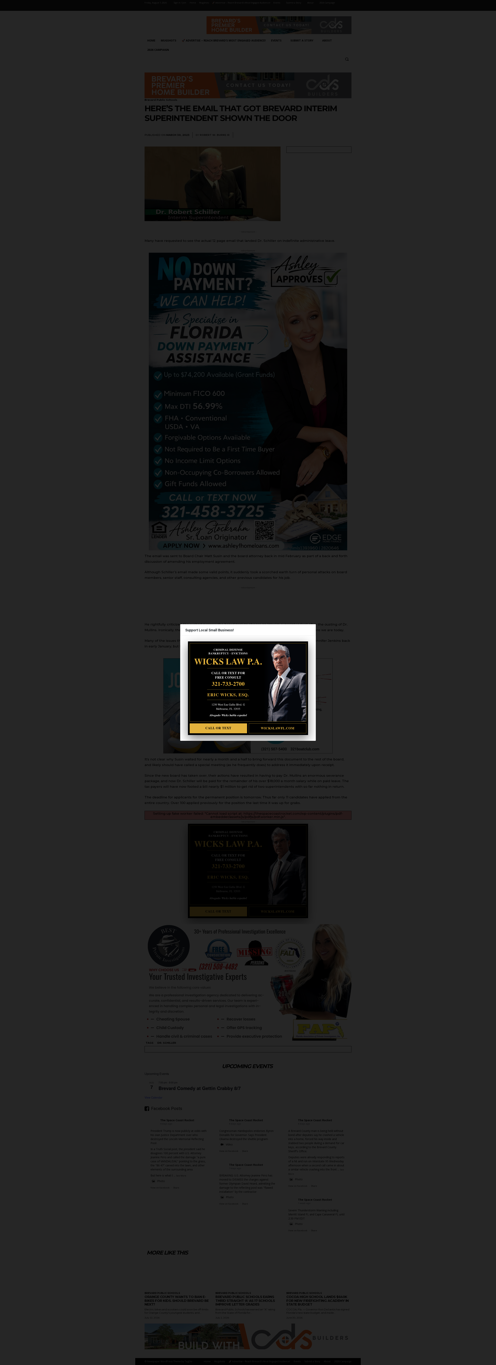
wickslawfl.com (277, 728)
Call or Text (218, 728)
